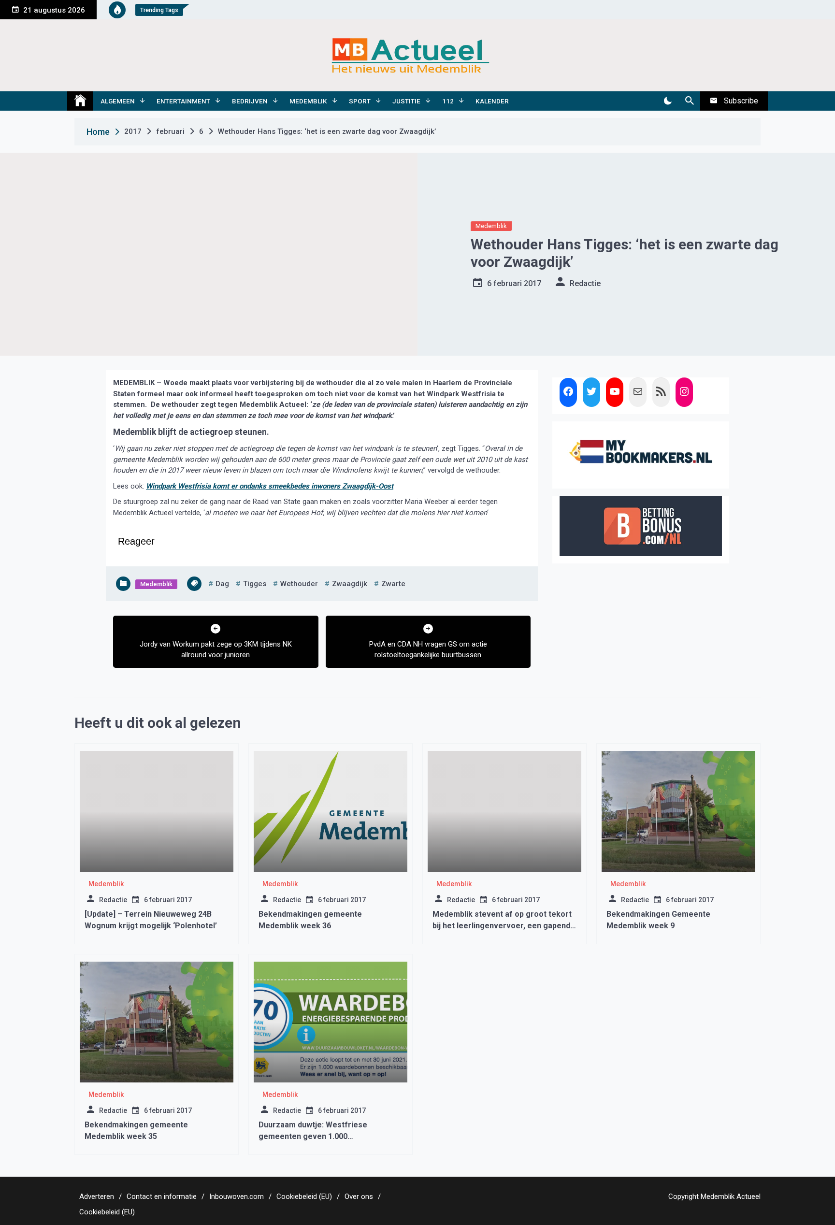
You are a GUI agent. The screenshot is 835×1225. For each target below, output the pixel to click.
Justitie (406, 101)
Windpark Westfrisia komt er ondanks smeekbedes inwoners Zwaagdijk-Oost (269, 486)
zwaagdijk (349, 583)
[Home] (80, 101)
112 (448, 101)
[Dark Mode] (667, 101)
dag (222, 583)
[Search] (689, 101)
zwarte (393, 583)
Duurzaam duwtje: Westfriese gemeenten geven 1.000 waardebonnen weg (313, 1136)
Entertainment (183, 101)
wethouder (299, 583)
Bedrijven (250, 101)
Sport (360, 101)
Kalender (492, 101)
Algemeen (118, 101)
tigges (254, 583)
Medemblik (308, 101)
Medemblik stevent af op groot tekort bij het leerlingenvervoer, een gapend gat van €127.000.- (502, 925)
